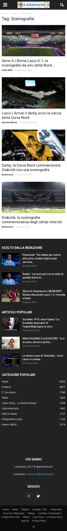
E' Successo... (9, 392)
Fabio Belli (7, 70)
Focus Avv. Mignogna (13, 513)
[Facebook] (28, 496)
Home (6, 509)
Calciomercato (10, 408)
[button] (62, 5)
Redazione (7, 174)
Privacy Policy (39, 520)
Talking (31, 513)
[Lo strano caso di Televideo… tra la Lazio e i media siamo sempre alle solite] (11, 360)
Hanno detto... (10, 424)
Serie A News (9, 413)
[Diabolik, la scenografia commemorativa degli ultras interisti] (33, 197)
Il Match (6, 387)
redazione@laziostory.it (40, 474)
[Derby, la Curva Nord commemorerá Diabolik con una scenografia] (33, 145)
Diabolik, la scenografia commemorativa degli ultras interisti (32, 219)
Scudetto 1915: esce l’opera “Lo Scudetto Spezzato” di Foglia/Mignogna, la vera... (41, 323)
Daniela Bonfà (9, 122)
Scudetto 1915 (39, 509)
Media (26, 516)
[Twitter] (38, 496)
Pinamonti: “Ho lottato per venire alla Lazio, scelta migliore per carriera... (42, 258)
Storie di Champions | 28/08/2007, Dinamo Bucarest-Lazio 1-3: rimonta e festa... (44, 295)
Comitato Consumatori (49, 513)
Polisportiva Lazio (12, 419)
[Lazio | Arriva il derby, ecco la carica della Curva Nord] (33, 92)
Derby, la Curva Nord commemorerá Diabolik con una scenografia (31, 167)
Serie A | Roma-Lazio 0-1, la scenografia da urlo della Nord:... (28, 63)
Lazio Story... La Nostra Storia (19, 403)
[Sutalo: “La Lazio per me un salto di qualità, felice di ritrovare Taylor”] (11, 278)
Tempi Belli (55, 509)
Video (5, 397)
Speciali (25, 520)
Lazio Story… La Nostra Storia (47, 516)
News (5, 381)
